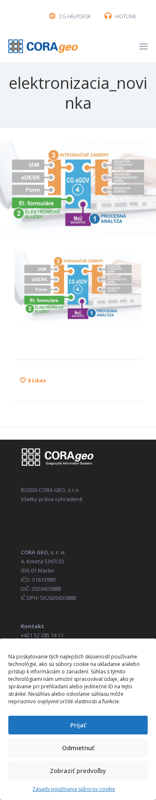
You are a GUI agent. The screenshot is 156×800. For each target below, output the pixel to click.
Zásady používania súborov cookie (73, 789)
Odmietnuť (78, 748)
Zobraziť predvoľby (78, 770)
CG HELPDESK (75, 16)
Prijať (78, 725)
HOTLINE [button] (125, 16)
